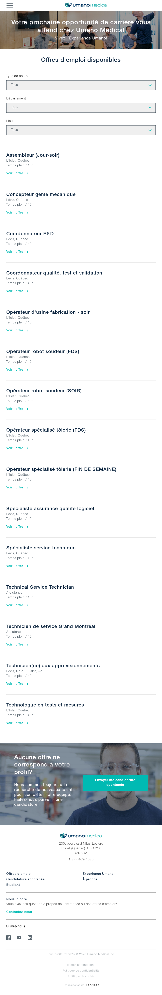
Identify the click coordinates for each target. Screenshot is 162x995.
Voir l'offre (15, 173)
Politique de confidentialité (81, 971)
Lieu (9, 121)
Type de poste (17, 76)
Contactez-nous (19, 912)
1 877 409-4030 (81, 859)
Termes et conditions (81, 965)
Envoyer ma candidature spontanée (115, 783)
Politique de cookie (81, 976)
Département (16, 98)
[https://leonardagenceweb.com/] (93, 985)
